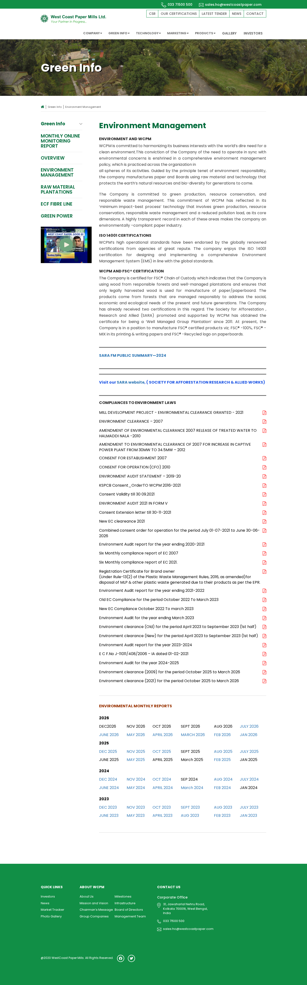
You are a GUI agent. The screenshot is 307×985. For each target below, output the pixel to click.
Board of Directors (129, 909)
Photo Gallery (51, 916)
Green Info (55, 107)
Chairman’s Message (96, 909)
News (236, 13)
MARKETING (176, 33)
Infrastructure (125, 903)
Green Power (57, 216)
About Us (87, 896)
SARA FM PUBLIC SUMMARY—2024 (132, 355)
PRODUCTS (204, 33)
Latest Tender (214, 13)
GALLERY (229, 33)
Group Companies (94, 916)
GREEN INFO (117, 33)
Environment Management (57, 172)
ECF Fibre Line (56, 204)
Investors (48, 896)
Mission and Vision (94, 903)
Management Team (130, 916)
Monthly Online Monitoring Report (60, 141)
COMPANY (91, 33)
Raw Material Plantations (58, 189)
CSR (152, 13)
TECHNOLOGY (147, 33)
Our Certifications (179, 13)
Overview (53, 158)
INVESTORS (253, 33)
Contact (255, 13)
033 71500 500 (180, 4)
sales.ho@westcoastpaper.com (233, 4)
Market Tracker (52, 909)
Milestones (123, 896)
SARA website (130, 382)
